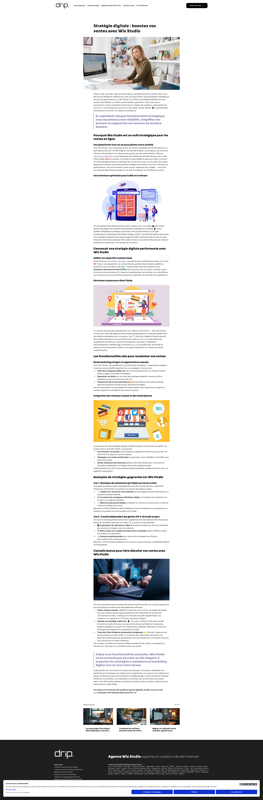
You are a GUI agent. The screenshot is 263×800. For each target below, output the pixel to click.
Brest (206, 766)
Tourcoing (147, 770)
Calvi (191, 768)
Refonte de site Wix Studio (63, 772)
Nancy (123, 770)
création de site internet (179, 756)
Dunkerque (156, 770)
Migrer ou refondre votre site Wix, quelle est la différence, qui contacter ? (164, 729)
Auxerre (193, 766)
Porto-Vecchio (178, 768)
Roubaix (140, 770)
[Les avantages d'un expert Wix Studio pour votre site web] (98, 716)
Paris (162, 770)
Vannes (124, 768)
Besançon (164, 766)
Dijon (158, 766)
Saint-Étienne (117, 766)
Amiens (133, 770)
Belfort (172, 766)
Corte (187, 768)
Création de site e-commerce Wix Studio (68, 769)
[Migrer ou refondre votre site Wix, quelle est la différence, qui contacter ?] (165, 716)
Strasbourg (198, 768)
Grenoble (127, 766)
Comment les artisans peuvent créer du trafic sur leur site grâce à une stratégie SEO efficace (130, 729)
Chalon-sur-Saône (182, 766)
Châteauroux (156, 768)
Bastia (170, 768)
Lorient (118, 768)
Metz (110, 770)
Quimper (111, 768)
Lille (128, 770)
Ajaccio (164, 768)
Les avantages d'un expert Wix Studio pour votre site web (98, 729)
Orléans (136, 768)
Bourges (143, 768)
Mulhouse (116, 770)
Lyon (110, 766)
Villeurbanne (150, 766)
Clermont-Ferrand (138, 766)
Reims (206, 768)
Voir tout (177, 704)
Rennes (199, 766)
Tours (130, 768)
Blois (148, 768)
